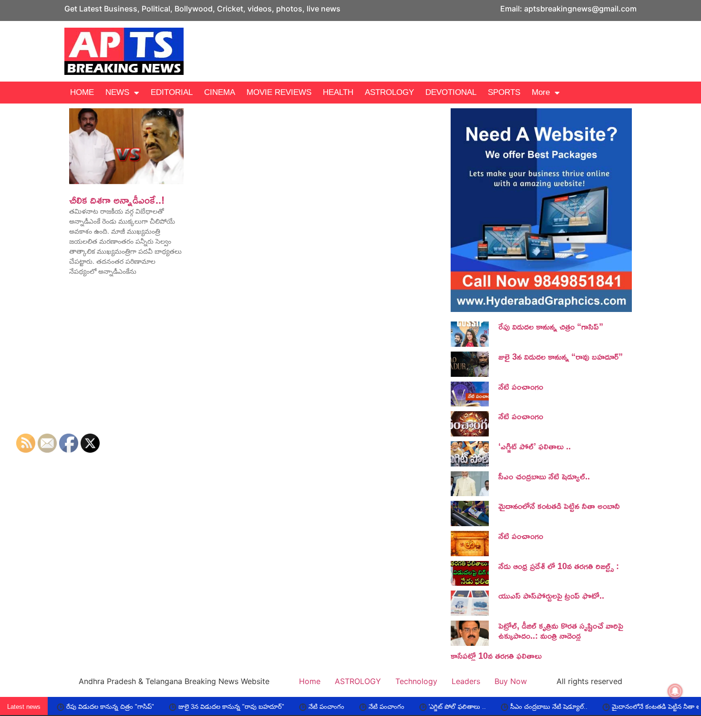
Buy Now (511, 681)
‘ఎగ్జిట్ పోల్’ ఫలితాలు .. (534, 446)
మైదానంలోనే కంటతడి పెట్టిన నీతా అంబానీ (559, 506)
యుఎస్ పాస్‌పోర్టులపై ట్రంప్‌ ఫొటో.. (551, 595)
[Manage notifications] (675, 691)
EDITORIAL (172, 92)
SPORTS (504, 92)
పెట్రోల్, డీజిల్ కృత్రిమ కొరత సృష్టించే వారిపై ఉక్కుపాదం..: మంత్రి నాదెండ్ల (560, 630)
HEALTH (338, 92)
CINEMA (219, 92)
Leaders (466, 681)
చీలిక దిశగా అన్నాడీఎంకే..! (117, 200)
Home (309, 681)
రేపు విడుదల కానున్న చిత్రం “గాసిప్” (550, 326)
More (541, 92)
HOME (82, 92)
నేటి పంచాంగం (520, 386)
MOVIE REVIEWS (279, 92)
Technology (416, 681)
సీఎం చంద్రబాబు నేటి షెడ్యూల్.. (544, 476)
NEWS (117, 92)
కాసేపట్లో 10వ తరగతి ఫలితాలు (496, 655)
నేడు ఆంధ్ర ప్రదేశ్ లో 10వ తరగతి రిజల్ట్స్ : (558, 566)
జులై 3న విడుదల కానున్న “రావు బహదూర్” (560, 356)
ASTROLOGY (389, 92)
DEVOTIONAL (450, 92)
